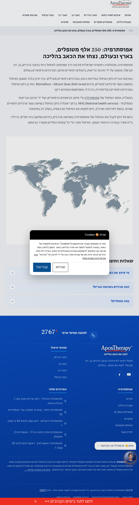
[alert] (69, 501)
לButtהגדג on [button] (70, 501)
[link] (69, 501)
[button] (35, 501)
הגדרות (60, 267)
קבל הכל (42, 267)
